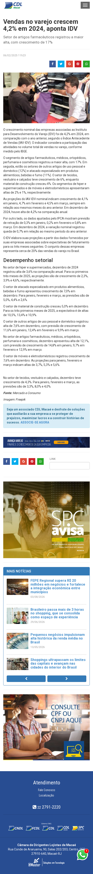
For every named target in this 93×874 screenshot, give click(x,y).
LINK (53, 458)
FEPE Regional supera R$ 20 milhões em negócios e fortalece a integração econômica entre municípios (57, 586)
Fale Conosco (46, 790)
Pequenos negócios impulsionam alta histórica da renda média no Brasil (57, 638)
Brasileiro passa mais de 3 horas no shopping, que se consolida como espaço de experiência (57, 613)
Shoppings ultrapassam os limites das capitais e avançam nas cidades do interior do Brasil (58, 663)
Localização (46, 795)
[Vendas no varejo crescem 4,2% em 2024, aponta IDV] (46, 98)
